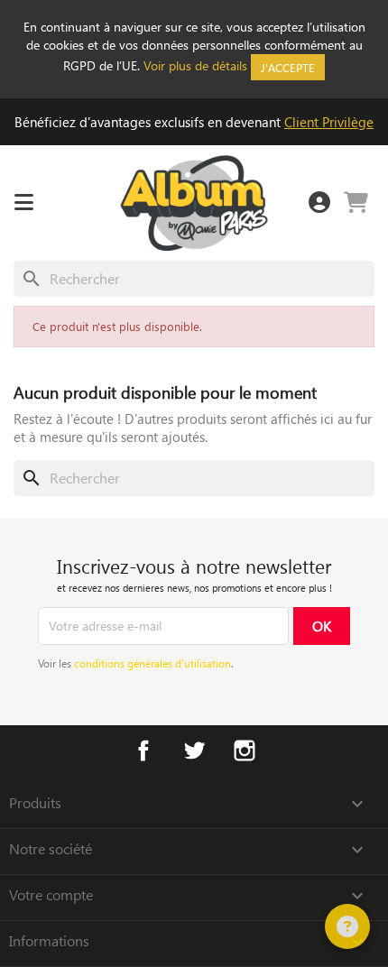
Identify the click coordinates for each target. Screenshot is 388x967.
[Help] (347, 926)
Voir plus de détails (195, 65)
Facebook (143, 750)
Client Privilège (329, 122)
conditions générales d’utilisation (152, 663)
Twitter (194, 750)
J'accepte (288, 67)
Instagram (244, 750)
